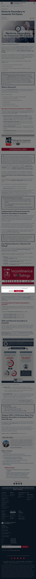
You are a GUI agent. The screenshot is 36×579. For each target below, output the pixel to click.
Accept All (18, 291)
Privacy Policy (24, 288)
